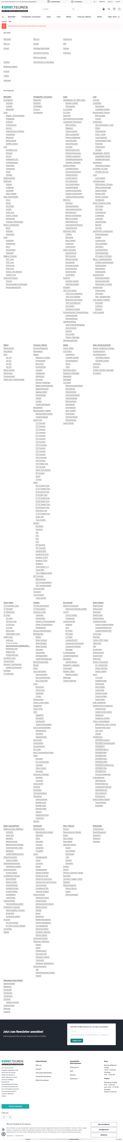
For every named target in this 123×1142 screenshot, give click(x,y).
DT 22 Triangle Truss (43, 489)
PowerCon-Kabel (101, 696)
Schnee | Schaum (12, 215)
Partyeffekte (10, 165)
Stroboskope (97, 162)
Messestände (37, 351)
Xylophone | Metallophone (45, 963)
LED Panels (99, 293)
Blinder (97, 128)
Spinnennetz (70, 854)
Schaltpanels (99, 200)
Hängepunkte (40, 373)
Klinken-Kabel (97, 609)
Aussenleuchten (98, 275)
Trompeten (39, 851)
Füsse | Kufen (38, 709)
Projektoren (10, 187)
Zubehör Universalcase (14, 667)
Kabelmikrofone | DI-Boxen (15, 131)
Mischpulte (10, 137)
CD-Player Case (11, 621)
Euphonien (39, 835)
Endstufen (9, 122)
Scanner (98, 119)
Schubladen (37, 790)
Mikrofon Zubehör (72, 219)
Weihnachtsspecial (69, 885)
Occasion (36, 109)
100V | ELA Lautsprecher (74, 293)
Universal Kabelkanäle (102, 774)
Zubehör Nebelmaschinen (15, 854)
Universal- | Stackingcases (12, 664)
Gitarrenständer (71, 392)
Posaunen (39, 844)
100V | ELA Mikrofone (73, 303)
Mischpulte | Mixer (69, 231)
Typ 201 (8, 361)
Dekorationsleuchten (102, 281)
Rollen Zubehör (41, 768)
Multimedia (7, 181)
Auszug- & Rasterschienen (42, 631)
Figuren (68, 848)
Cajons (38, 948)
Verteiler (98, 734)
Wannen (36, 821)
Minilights (66, 287)
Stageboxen (99, 715)
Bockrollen (39, 759)
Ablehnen (104, 1135)
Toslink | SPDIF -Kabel (100, 640)
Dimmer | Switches (101, 197)
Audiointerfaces (71, 253)
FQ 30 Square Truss (42, 492)
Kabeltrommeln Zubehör (103, 712)
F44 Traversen (40, 460)
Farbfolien (98, 306)
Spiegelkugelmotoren (102, 159)
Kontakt (118, 1)
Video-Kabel (97, 643)
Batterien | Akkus (69, 671)
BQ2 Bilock (39, 526)
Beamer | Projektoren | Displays (103, 348)
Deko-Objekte (67, 841)
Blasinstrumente (39, 829)
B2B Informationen (42, 1080)
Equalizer (69, 331)
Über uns (110, 1)
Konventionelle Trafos (102, 727)
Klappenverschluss (42, 815)
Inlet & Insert (37, 740)
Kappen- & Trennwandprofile (45, 621)
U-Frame (38, 479)
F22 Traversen (40, 426)
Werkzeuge (67, 677)
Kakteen (66, 866)
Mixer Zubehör (70, 240)
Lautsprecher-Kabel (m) (103, 787)
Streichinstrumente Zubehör (45, 973)
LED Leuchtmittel (101, 243)
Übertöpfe (66, 882)
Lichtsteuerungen (12, 162)
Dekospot (9, 153)
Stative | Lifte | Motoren (14, 272)
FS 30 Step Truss (41, 495)
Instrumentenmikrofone (74, 209)
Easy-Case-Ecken (41, 674)
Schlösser (36, 787)
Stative (68, 364)
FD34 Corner (10, 265)
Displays (9, 184)
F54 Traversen (40, 467)
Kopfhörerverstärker (72, 284)
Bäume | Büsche (71, 888)
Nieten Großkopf (41, 640)
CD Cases (9, 618)
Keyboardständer (71, 398)
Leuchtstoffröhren (101, 250)
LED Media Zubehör (102, 361)
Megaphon (69, 128)
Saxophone (39, 848)
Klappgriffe (39, 715)
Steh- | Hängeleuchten (102, 297)
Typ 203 (8, 367)
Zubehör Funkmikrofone (74, 194)
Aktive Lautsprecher (72, 134)
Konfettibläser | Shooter (12, 876)
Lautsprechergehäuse (70, 656)
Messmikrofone (71, 212)
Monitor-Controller (72, 259)
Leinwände (9, 190)
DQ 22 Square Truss (42, 485)
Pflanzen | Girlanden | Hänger (73, 873)
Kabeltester (99, 805)
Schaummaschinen (10, 857)
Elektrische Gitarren (42, 898)
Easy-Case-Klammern (43, 677)
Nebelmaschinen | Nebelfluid (13, 829)
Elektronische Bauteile (70, 606)
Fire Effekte (10, 206)
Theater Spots (100, 147)
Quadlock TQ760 (41, 560)
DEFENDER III (100, 746)
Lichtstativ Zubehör (72, 357)
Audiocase (9, 640)
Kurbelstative (70, 354)
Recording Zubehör (72, 265)
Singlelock (39, 564)
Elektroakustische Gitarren (45, 904)
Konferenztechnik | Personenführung (75, 312)
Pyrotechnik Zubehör (13, 916)
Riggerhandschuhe (42, 389)
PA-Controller (70, 334)
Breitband (69, 624)
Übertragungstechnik (70, 340)
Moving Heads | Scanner (101, 112)
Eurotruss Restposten (40, 348)
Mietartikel (102, 1)
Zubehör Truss (11, 275)
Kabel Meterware (98, 777)
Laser (95, 175)
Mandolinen (40, 916)
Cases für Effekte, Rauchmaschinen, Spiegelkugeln (17, 644)
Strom (8, 247)
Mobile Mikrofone (72, 222)
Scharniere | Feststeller (41, 774)
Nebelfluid (9, 838)
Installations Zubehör (73, 309)
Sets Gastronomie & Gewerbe (73, 119)
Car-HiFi (66, 612)
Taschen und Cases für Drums (46, 882)
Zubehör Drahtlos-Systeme (75, 197)
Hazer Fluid (10, 835)
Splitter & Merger (101, 190)
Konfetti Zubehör (12, 891)
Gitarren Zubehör (41, 935)
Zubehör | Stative (12, 144)
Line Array (69, 147)
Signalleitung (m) (101, 790)
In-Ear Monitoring (71, 181)
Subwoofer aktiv (71, 140)
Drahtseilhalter (41, 367)
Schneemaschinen (10, 869)
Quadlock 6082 (41, 551)
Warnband (96, 841)
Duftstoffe (9, 832)
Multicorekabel (11, 140)
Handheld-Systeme (72, 169)
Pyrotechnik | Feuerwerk (12, 907)
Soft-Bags (7, 670)
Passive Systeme (71, 131)
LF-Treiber (69, 637)
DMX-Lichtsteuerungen (103, 187)
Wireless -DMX (100, 194)
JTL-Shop (118, 1139)
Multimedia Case (12, 649)
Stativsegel (67, 379)
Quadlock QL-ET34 (42, 554)
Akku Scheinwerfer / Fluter (104, 125)
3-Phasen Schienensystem (104, 262)
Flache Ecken (40, 690)
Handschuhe (8, 993)
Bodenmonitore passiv (73, 153)
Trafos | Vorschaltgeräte (101, 721)
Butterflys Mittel (41, 809)
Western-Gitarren (41, 907)
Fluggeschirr (37, 706)
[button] (104, 9)
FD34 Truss (10, 268)
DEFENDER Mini (100, 756)
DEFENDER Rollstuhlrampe (104, 765)
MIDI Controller (71, 256)
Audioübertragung (72, 187)
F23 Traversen (40, 429)
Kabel (5, 237)
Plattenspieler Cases (13, 634)
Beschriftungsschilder (40, 662)
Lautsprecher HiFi (72, 640)
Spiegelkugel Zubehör (102, 156)
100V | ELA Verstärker (73, 297)
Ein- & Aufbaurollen (42, 762)
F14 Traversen (40, 423)
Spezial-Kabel (97, 656)
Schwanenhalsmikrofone (74, 225)
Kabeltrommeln (100, 709)
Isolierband (97, 835)
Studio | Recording (69, 250)
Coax (67, 628)
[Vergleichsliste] (109, 9)
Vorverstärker (70, 275)
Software (96, 367)
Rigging (36, 354)
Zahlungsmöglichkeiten (44, 1073)
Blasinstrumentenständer (74, 386)
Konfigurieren (104, 1130)
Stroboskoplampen (101, 253)
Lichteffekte (97, 103)
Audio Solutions (71, 328)
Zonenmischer (70, 247)
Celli (37, 969)
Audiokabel (10, 240)
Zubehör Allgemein (69, 681)
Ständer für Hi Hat (42, 876)
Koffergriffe (40, 718)
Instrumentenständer (73, 395)
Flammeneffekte (9, 901)
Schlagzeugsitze (41, 869)
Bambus (66, 829)
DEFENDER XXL (100, 771)
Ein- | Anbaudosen (101, 665)
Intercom (9, 128)
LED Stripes (99, 206)
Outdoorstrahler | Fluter (103, 140)
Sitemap (73, 1075)
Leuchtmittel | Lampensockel (103, 231)
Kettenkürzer (40, 376)
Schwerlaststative (72, 361)
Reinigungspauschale (13, 287)
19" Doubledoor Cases (11, 606)
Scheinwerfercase (12, 655)
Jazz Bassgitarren (42, 926)
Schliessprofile (41, 628)
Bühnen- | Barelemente (11, 225)
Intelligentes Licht (12, 159)
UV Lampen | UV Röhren (103, 256)
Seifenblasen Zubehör (13, 866)
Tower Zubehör (41, 598)
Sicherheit (7, 999)
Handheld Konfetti (12, 888)
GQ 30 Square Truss (42, 501)
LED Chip (98, 228)
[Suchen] (73, 9)
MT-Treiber (69, 634)
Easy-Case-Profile (42, 681)
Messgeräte (67, 659)
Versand (27, 1139)
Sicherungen (67, 668)
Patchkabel (97, 612)
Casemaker (39, 615)
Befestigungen (38, 634)
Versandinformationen (43, 1076)
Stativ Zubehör (71, 411)
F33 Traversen (40, 442)
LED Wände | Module (102, 357)
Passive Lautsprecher (73, 137)
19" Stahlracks (9, 674)
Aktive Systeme (71, 125)
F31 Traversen (40, 436)
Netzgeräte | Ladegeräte (71, 665)
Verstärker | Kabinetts (43, 932)
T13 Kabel (98, 677)
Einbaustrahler (100, 290)
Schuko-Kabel (100, 699)
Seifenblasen (10, 219)
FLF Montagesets (69, 652)
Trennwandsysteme (40, 793)
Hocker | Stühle (68, 348)
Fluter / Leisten (100, 134)
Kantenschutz (40, 618)
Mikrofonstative (71, 401)
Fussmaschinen (41, 885)
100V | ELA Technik (69, 290)
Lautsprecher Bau (69, 621)
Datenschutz (19, 1135)
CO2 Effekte (8, 929)
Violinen (38, 976)
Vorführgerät (37, 106)
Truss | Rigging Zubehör (44, 573)
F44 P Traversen (41, 457)
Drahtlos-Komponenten (73, 190)
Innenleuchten (98, 287)
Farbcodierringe (100, 802)
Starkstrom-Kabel (101, 693)
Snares (38, 860)
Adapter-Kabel (98, 615)
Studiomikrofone (71, 228)
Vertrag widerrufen (15, 1106)
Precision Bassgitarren (43, 923)
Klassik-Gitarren (41, 901)
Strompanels (99, 684)
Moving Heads (100, 115)
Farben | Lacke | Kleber (41, 702)
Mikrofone (66, 200)
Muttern (38, 637)
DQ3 (37, 539)
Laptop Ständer (68, 423)
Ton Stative (67, 382)
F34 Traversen (40, 448)
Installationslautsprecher (74, 159)
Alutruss (36, 523)
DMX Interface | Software (103, 184)
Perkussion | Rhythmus (41, 941)
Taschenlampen (9, 1005)
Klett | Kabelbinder (99, 702)
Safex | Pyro (10, 212)
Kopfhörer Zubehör (72, 281)
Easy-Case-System (39, 671)
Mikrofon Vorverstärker (73, 215)
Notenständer (70, 404)
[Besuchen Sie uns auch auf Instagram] (10, 1117)
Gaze (5, 354)
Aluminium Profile (39, 612)
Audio (6, 112)
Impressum (9, 1135)
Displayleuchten (100, 265)
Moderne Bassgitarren (43, 919)
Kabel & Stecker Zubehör (101, 799)
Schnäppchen (38, 112)
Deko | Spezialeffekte (11, 197)
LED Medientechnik (99, 354)
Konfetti (8, 209)
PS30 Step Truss (41, 510)
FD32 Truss (10, 262)
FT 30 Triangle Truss (43, 498)
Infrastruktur (10, 234)
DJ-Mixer (69, 234)
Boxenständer (70, 389)
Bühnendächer (41, 579)
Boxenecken (40, 687)
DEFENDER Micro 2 (102, 749)
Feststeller (39, 777)
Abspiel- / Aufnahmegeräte (15, 115)
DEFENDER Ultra (101, 768)
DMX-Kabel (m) (100, 780)
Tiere (67, 857)
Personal (9, 281)
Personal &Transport (11, 278)
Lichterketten (99, 215)
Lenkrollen (39, 765)
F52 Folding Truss (42, 464)
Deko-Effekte (99, 106)
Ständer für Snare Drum (44, 879)
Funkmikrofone (11, 125)
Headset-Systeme (71, 175)
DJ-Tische (66, 112)
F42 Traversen (40, 451)
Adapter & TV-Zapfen (43, 357)
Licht (5, 147)
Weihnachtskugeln (72, 894)
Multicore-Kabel (98, 652)
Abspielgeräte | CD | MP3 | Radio (74, 100)
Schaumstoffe (38, 784)
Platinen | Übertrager (72, 337)
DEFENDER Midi (100, 752)
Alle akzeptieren (104, 1124)
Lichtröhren (99, 219)
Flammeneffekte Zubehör (14, 904)
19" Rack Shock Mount (41, 606)
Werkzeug (7, 1008)
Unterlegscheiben (41, 656)
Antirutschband (98, 829)
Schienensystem (9, 376)
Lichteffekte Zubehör (102, 109)
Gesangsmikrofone (72, 206)
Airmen (8, 203)
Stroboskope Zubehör (102, 165)
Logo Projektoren (101, 137)
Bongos (38, 944)
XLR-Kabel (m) (100, 796)
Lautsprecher (10, 134)
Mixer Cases (10, 631)
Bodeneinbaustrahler (102, 278)
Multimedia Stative (69, 370)
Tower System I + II (42, 567)
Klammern (39, 379)
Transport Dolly (9, 661)
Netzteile (98, 225)
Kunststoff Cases (9, 658)
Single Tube (40, 517)
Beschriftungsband (99, 832)
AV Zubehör (97, 373)
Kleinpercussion (41, 951)
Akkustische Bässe (42, 929)
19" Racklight (8, 609)
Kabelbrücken (10, 243)
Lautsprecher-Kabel (99, 621)
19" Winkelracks (9, 612)
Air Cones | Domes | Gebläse (15, 926)
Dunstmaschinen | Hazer (14, 848)
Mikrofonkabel (98, 606)
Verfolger (9, 175)
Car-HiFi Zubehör (71, 615)
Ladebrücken (8, 996)
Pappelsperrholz (41, 737)
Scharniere (39, 780)
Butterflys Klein (41, 805)
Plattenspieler (70, 106)
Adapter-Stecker (98, 618)
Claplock (39, 812)
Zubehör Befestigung (43, 404)
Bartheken (9, 231)
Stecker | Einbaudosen (100, 662)
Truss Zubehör (41, 520)
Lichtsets (9, 106)
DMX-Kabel (97, 659)
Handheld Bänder (12, 885)
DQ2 (37, 535)
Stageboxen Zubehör (102, 718)
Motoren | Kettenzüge (43, 382)
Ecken (35, 684)
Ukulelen (39, 910)
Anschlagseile (40, 361)
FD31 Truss (10, 259)
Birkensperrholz (41, 731)
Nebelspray (10, 851)
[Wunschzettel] (114, 9)
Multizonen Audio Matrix (74, 300)
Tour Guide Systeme (72, 184)
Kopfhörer (66, 278)
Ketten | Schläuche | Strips (102, 203)
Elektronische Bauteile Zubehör (76, 609)
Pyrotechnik (10, 913)
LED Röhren (99, 247)
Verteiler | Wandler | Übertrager (103, 370)
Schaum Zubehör (12, 860)
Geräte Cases (8, 637)
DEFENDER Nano (101, 759)
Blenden (36, 665)
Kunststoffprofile (39, 746)
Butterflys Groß (41, 802)
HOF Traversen (38, 576)
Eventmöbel (8, 990)
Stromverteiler (10, 250)
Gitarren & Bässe (39, 894)
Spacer (38, 476)
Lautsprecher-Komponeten (75, 643)
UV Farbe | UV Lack (101, 172)
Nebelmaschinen (9, 178)
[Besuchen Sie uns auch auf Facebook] (4, 1117)
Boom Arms (40, 364)
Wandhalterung (71, 420)
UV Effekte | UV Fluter (100, 169)
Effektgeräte (10, 119)
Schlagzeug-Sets (41, 857)
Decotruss (39, 529)
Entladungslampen (101, 234)
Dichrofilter (99, 303)
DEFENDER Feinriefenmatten (105, 743)
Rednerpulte (67, 376)
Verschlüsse (37, 796)
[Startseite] (15, 9)
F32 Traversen (40, 439)
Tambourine (40, 960)
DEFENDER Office (101, 762)
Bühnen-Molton (9, 348)
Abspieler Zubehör (72, 103)
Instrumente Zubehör (40, 938)
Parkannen (99, 144)
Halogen (98, 237)
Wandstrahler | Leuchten (103, 284)
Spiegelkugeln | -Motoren (101, 153)
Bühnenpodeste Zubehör (44, 414)
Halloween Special (69, 844)
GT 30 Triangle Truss (43, 504)
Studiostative (70, 414)
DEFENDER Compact (102, 740)
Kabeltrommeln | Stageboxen (103, 706)
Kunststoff (39, 734)
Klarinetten (39, 841)
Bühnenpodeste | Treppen (42, 411)
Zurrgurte (7, 1012)
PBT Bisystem (40, 545)
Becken (38, 866)
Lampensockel (100, 240)
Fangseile (39, 370)
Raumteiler (67, 876)
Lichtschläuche (100, 212)
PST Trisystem (41, 548)
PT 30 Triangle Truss (43, 514)
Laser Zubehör (100, 178)
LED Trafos (99, 731)
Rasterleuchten (100, 272)
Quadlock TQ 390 (42, 557)
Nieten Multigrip (41, 643)
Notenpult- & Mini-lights (71, 373)
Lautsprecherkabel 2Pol (103, 628)
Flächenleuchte (100, 131)
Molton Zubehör (9, 370)
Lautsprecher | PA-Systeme (72, 122)
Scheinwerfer (10, 169)
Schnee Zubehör (11, 873)
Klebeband (96, 838)
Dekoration (69, 863)
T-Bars (68, 367)
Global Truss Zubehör (43, 470)
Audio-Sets (67, 115)
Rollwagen (39, 771)
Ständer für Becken (42, 873)
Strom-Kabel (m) (101, 793)
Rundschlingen (41, 395)
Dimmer (8, 156)
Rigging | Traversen (10, 256)
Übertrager (69, 649)
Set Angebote (8, 100)
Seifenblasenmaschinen (12, 863)
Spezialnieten (40, 652)
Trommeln (39, 863)
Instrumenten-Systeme (73, 172)
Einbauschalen (38, 699)
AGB (71, 1071)
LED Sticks (99, 209)
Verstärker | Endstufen (73, 162)
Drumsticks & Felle (42, 888)
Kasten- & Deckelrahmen (44, 624)
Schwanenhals (71, 407)
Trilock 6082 (40, 570)
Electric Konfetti (11, 882)
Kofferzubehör (38, 743)
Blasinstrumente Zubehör (44, 832)
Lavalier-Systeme (71, 178)
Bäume (65, 835)
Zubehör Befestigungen (44, 659)
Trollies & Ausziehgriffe (44, 724)
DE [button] (94, 1)
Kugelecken (40, 693)
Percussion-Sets (41, 954)
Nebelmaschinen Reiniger (14, 844)
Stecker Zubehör (100, 671)
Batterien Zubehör (72, 674)
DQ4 (37, 542)
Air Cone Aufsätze (12, 923)
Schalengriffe (40, 721)
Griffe (35, 712)
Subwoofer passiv (72, 144)
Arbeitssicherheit (9, 983)
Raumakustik (70, 262)
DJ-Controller (67, 109)
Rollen (35, 756)
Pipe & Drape (8, 373)
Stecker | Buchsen (101, 668)
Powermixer (70, 243)
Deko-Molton (8, 351)
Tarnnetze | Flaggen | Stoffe (72, 879)
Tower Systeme (38, 595)
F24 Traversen (40, 432)
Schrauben (39, 649)
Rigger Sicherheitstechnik (44, 386)
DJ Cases (7, 615)
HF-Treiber (69, 631)
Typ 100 (8, 357)
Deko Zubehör (68, 838)
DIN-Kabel (96, 637)
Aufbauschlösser (41, 799)
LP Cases (9, 628)
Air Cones (7, 919)
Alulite (35, 482)
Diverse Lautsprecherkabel (104, 624)
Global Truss (37, 420)
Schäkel (38, 398)
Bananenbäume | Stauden (72, 832)
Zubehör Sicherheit (12, 1002)
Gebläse (6, 932)
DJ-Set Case (10, 624)
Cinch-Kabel (97, 634)
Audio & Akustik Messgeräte (75, 325)
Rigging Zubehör (41, 392)
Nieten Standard (41, 646)
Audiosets (9, 103)
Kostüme (69, 860)
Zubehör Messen (71, 662)
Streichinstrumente (39, 966)
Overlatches (40, 818)
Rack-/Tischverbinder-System (43, 752)
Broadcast (69, 203)
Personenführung (71, 318)
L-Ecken (38, 696)
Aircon (8, 200)
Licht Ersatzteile (98, 312)
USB (94, 646)
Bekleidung (7, 987)
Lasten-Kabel (99, 690)
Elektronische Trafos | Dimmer (105, 724)
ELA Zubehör (70, 306)
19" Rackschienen (39, 609)
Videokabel (10, 253)
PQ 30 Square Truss (42, 507)
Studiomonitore (71, 272)
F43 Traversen (40, 454)
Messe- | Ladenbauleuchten (102, 259)
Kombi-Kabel (97, 649)
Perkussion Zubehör (42, 957)
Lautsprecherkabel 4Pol (103, 631)
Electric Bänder (11, 879)
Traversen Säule (38, 588)
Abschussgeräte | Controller (15, 910)
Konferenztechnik (71, 315)
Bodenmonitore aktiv (73, 150)
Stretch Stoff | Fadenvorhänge (14, 379)
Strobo (8, 172)
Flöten (38, 838)
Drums (35, 854)
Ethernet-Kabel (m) (101, 784)
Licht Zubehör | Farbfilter (101, 300)
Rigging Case (10, 652)
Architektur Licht (11, 150)
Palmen (65, 869)
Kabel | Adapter (11, 194)
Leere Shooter (10, 898)
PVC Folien (37, 749)
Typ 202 (8, 364)
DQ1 (37, 532)
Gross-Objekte (70, 851)
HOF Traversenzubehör (43, 585)
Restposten (37, 100)
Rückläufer (37, 103)
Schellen (39, 401)
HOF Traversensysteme (44, 582)
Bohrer (35, 668)
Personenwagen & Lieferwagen (16, 284)
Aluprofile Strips (100, 222)
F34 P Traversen (41, 445)
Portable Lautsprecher (73, 156)
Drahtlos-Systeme (69, 165)
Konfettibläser (11, 894)
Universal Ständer (72, 417)
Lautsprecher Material (73, 646)
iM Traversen (40, 473)
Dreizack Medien (74, 1139)
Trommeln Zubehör (42, 891)
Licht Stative (67, 351)
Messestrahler (100, 268)
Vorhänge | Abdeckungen (14, 222)
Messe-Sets (10, 109)
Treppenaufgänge (42, 417)
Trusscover (37, 592)
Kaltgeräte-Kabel (101, 681)
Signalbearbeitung (69, 322)
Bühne (8, 228)
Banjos (38, 913)
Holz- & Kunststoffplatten (42, 727)
